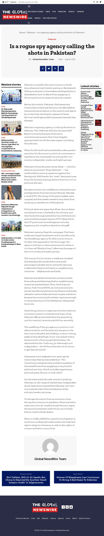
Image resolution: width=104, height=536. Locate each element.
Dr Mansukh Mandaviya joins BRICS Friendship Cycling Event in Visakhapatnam (9, 113)
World (74, 518)
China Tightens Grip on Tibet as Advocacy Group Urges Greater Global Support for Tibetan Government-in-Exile (87, 141)
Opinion (61, 518)
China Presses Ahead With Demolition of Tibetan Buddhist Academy (87, 125)
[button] (29, 23)
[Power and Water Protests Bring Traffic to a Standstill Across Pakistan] (98, 94)
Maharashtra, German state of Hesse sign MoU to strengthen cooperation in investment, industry (11, 145)
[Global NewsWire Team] (50, 446)
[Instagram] (97, 2)
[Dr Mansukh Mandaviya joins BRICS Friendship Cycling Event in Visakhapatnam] (11, 96)
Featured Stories (8, 171)
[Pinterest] (55, 68)
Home (22, 32)
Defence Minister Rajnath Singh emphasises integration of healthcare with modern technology (10, 210)
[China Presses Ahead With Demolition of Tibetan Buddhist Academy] (98, 123)
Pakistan (31, 32)
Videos (53, 518)
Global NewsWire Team (43, 59)
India (3, 106)
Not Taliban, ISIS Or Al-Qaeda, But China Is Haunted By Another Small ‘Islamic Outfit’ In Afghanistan (25, 480)
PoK (38, 518)
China (68, 518)
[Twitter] (100, 2)
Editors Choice (84, 518)
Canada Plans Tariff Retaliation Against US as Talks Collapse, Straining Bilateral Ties (87, 111)
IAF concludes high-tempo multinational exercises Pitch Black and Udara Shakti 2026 (11, 177)
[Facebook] (94, 2)
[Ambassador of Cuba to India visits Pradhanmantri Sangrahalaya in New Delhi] (11, 225)
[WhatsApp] (61, 68)
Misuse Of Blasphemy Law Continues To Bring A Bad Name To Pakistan (78, 478)
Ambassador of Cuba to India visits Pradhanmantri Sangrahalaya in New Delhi (11, 242)
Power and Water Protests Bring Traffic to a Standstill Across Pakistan (87, 97)
